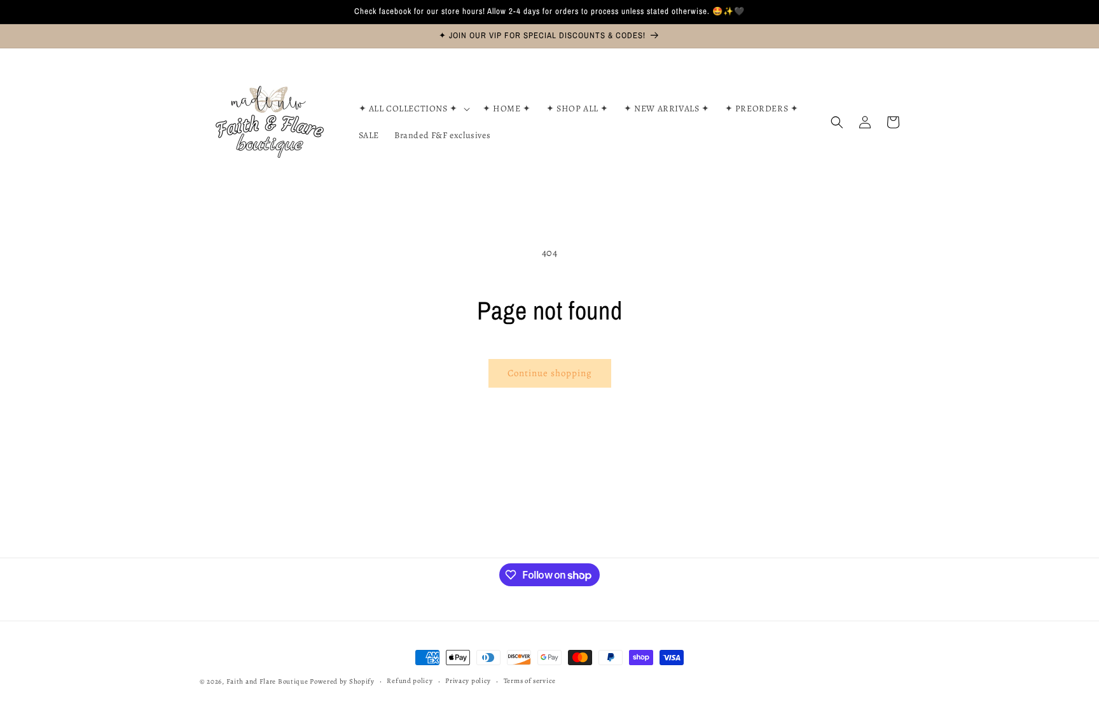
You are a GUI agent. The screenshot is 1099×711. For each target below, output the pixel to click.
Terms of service (530, 681)
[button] (413, 108)
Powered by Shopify (342, 681)
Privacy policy (468, 681)
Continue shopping (550, 373)
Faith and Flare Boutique (267, 681)
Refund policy (409, 681)
